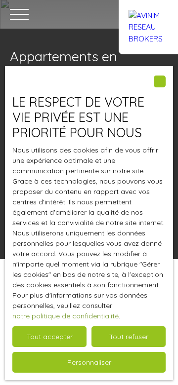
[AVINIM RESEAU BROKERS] (148, 14)
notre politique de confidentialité (65, 315)
